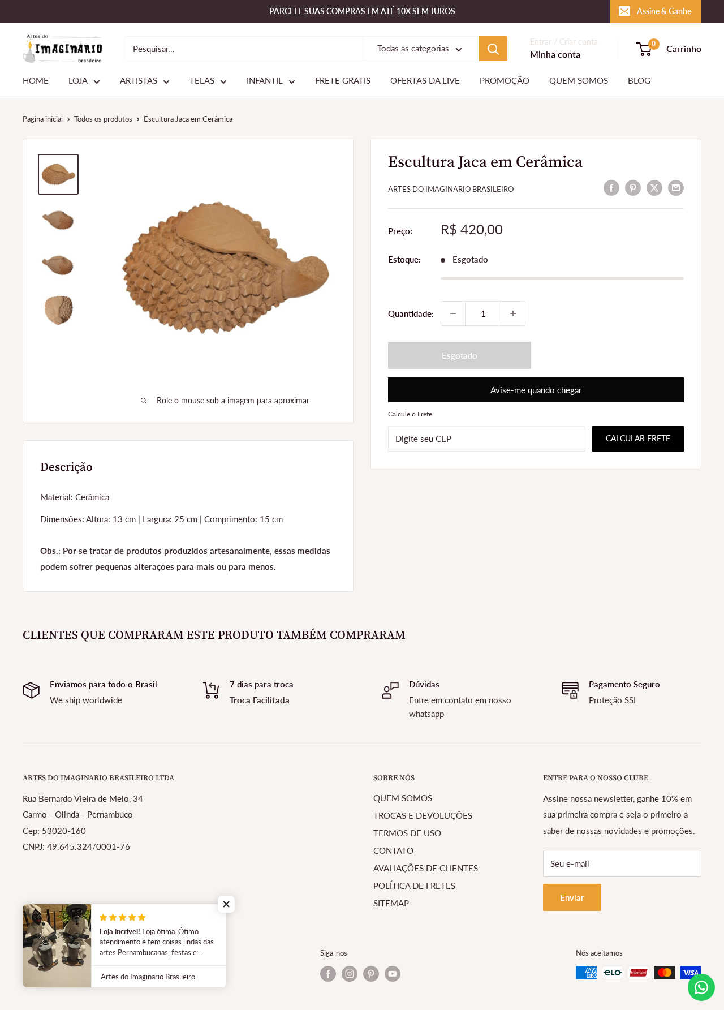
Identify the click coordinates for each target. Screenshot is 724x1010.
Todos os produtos (103, 118)
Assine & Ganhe (664, 11)
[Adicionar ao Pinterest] (633, 187)
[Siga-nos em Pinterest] (371, 974)
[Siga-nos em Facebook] (328, 974)
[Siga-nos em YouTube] (392, 974)
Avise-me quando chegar (535, 390)
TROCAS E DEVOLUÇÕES (422, 815)
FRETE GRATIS (342, 81)
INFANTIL (265, 81)
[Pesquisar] (493, 48)
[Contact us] (701, 987)
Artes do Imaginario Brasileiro (451, 189)
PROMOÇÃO (504, 81)
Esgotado (459, 355)
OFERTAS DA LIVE (425, 81)
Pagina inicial (43, 118)
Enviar (572, 897)
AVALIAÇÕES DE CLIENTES (425, 868)
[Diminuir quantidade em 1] (453, 313)
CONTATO (393, 850)
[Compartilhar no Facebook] (611, 187)
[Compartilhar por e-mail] (676, 187)
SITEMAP (391, 903)
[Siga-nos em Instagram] (349, 974)
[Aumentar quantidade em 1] (513, 313)
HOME (36, 81)
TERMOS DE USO (407, 833)
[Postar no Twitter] (654, 187)
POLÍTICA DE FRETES (414, 885)
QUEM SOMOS (578, 81)
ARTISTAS (138, 81)
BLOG (639, 81)
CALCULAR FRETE (638, 438)
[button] (226, 904)
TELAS (201, 81)
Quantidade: (411, 313)
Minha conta (555, 54)
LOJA (78, 81)
